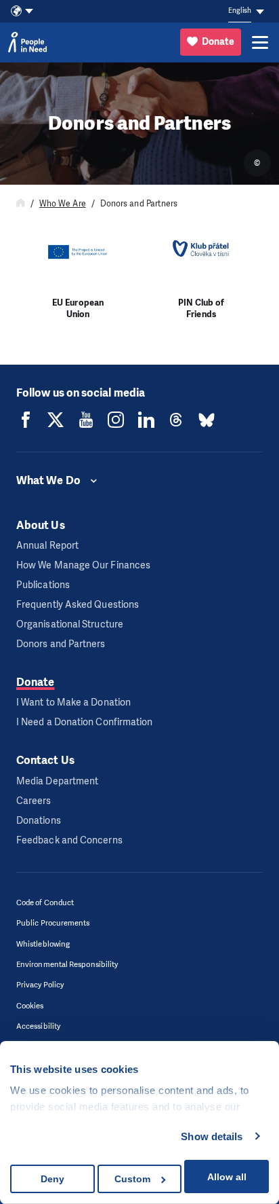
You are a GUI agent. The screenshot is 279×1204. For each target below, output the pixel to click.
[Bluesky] (206, 420)
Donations (38, 820)
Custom (132, 1178)
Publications (43, 585)
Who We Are (62, 203)
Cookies (30, 1006)
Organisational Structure (69, 624)
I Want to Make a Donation (73, 702)
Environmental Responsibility (67, 965)
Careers (33, 801)
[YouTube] (86, 420)
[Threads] (176, 420)
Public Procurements (53, 923)
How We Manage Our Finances (83, 565)
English (239, 10)
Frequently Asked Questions (77, 604)
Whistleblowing (43, 944)
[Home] (20, 203)
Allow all (226, 1176)
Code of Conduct (45, 903)
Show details (211, 1136)
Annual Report (47, 545)
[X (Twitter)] (55, 420)
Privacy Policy (40, 985)
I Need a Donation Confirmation (84, 722)
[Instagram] (116, 420)
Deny (52, 1178)
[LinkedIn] (146, 420)
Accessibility (38, 1026)
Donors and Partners (61, 644)
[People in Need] (27, 42)
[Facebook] (26, 420)
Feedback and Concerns (69, 840)
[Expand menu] (260, 42)
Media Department (57, 781)
